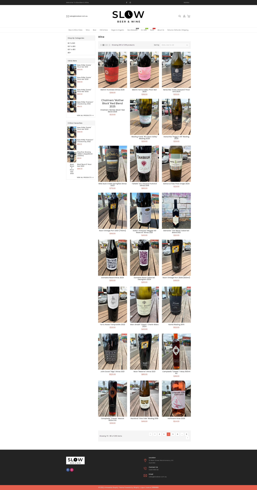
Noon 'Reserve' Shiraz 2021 (145, 371)
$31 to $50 (71, 49)
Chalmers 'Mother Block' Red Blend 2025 (112, 111)
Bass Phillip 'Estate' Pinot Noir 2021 (84, 66)
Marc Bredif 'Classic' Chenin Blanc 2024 (144, 325)
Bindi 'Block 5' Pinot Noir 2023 (84, 165)
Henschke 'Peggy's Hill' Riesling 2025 (176, 137)
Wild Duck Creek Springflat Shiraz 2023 (112, 184)
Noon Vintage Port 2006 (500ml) (176, 278)
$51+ (69, 53)
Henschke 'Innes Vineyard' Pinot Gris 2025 (176, 91)
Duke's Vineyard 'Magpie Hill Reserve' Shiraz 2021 (144, 231)
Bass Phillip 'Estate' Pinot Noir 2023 (84, 78)
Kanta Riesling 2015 (176, 325)
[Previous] (150, 434)
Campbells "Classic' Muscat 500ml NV (112, 419)
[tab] (80, 43)
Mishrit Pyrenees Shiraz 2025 (112, 90)
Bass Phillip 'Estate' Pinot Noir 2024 (84, 90)
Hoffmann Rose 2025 (176, 418)
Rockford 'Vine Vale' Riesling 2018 (144, 418)
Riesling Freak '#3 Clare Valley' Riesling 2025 (144, 137)
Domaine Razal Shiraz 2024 (112, 278)
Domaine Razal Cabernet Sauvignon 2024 (144, 278)
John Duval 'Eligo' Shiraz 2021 (112, 371)
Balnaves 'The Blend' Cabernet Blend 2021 (176, 231)
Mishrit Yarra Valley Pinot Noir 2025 (144, 91)
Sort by (156, 45)
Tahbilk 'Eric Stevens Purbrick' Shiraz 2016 (144, 184)
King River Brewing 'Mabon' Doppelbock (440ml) (85, 154)
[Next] (187, 438)
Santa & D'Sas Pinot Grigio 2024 (176, 184)
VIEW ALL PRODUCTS (84, 115)
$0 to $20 (71, 43)
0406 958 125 (154, 470)
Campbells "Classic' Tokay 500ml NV (176, 372)
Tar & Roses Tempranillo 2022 (112, 325)
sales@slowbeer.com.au (158, 477)
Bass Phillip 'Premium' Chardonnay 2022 (85, 103)
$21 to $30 (71, 46)
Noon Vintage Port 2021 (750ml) (112, 231)
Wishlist (186, 3)
